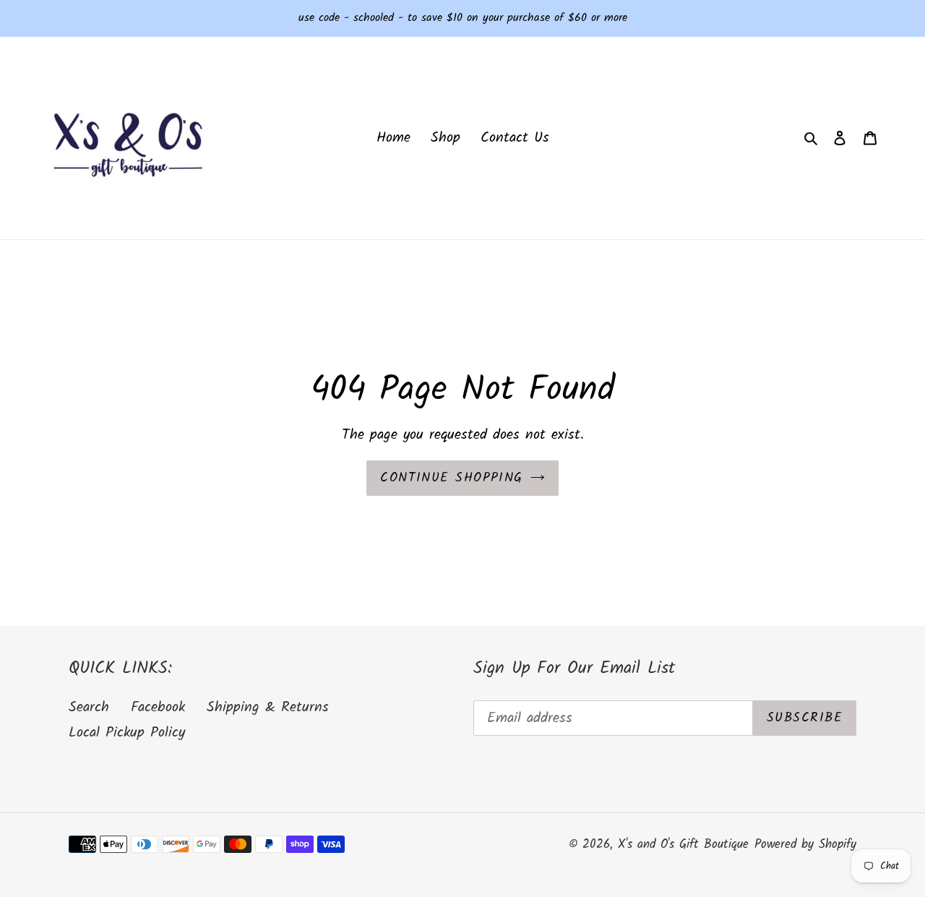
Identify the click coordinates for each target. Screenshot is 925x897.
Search (89, 707)
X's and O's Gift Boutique (683, 844)
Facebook (158, 707)
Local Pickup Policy (127, 732)
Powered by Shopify (805, 844)
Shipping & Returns (268, 707)
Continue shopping (451, 478)
